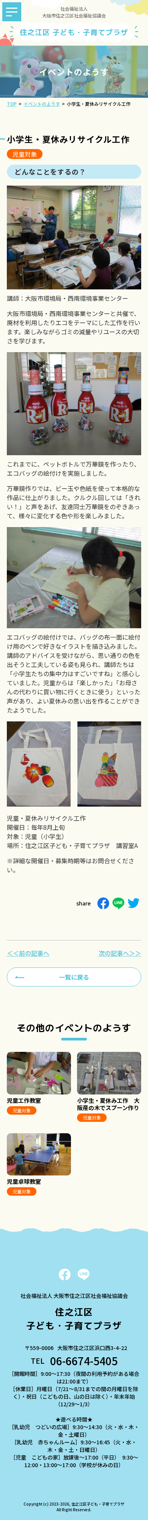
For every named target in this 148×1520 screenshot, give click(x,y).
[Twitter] (133, 903)
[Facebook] (103, 903)
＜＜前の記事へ (28, 953)
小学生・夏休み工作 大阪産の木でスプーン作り (108, 1104)
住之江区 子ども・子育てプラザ (74, 32)
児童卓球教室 (24, 1181)
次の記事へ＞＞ (120, 953)
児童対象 (25, 154)
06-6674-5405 (84, 1360)
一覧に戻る (74, 977)
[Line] (118, 903)
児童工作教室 (24, 1100)
